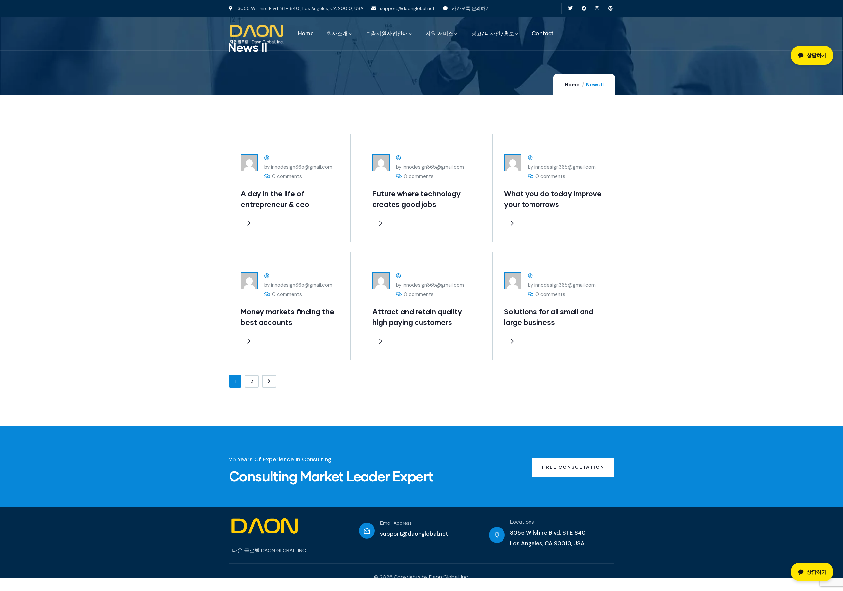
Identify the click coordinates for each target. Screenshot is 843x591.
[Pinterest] (611, 8)
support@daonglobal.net (414, 533)
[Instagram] (597, 8)
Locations (522, 522)
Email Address (396, 523)
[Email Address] (367, 531)
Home (572, 84)
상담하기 (817, 572)
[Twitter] (570, 8)
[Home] (257, 34)
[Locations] (497, 535)
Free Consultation (573, 467)
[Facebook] (584, 8)
